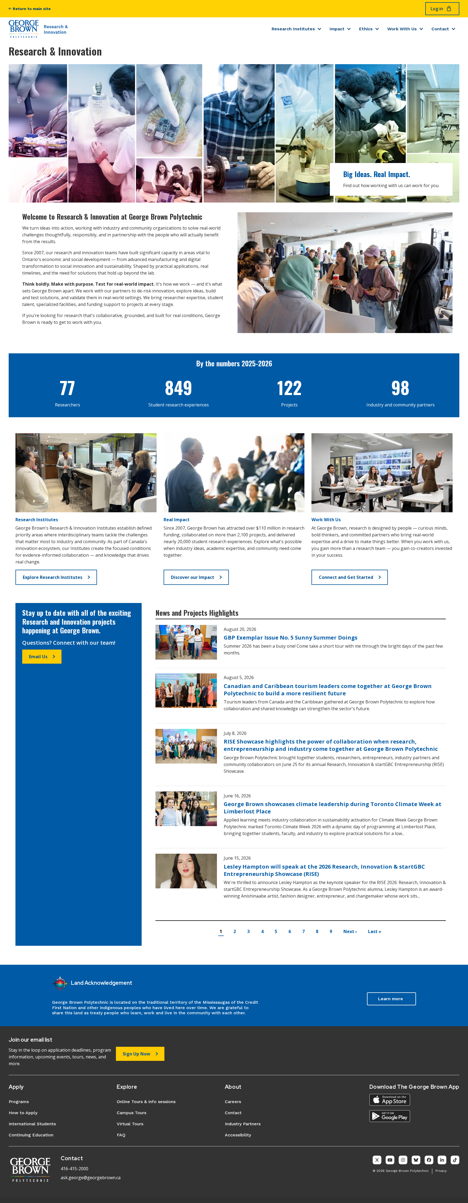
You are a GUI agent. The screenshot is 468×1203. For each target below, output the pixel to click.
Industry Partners (243, 1123)
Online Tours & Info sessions (146, 1101)
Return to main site (32, 8)
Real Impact (177, 520)
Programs (19, 1101)
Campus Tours (131, 1112)
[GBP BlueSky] (416, 1160)
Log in (437, 9)
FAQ (121, 1134)
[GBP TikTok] (455, 1160)
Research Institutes (293, 28)
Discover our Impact (192, 577)
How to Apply (23, 1112)
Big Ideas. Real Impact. (376, 174)
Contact (440, 28)
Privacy (441, 1171)
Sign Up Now (136, 1054)
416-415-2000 (74, 1169)
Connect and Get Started (346, 577)
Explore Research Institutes (52, 577)
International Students (32, 1123)
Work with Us (402, 28)
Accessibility (238, 1134)
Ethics (366, 28)
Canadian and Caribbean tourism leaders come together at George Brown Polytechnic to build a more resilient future (328, 689)
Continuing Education (31, 1134)
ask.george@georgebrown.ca (91, 1178)
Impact (337, 28)
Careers (233, 1101)
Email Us (38, 657)
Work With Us (326, 520)
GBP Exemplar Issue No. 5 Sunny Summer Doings (291, 637)
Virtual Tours (130, 1123)
